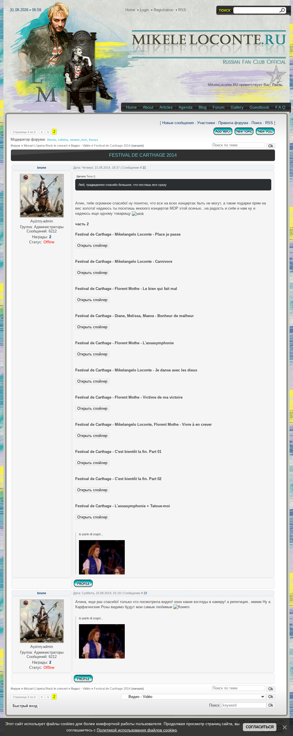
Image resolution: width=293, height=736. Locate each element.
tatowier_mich (78, 139)
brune (41, 167)
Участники (206, 123)
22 (145, 593)
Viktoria (51, 139)
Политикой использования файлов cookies (137, 730)
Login (144, 10)
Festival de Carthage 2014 (112, 145)
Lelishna (63, 139)
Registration (163, 10)
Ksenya (93, 139)
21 (144, 167)
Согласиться (260, 727)
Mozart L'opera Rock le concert (46, 145)
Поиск (257, 123)
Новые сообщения (178, 123)
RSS (182, 10)
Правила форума (233, 123)
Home (130, 10)
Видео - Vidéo (80, 145)
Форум (15, 145)
